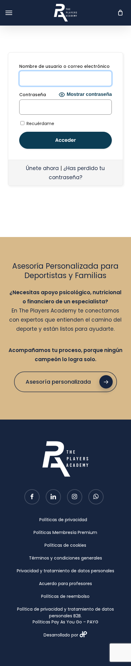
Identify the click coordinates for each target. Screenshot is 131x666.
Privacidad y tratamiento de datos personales (65, 571)
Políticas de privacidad (63, 520)
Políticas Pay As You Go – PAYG (65, 622)
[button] (8, 13)
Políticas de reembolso (65, 596)
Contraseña (32, 94)
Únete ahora (42, 168)
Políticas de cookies (65, 545)
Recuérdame (39, 123)
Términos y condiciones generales (65, 558)
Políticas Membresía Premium (65, 532)
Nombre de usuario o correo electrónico (64, 66)
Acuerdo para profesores (65, 584)
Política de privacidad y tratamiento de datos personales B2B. (65, 609)
